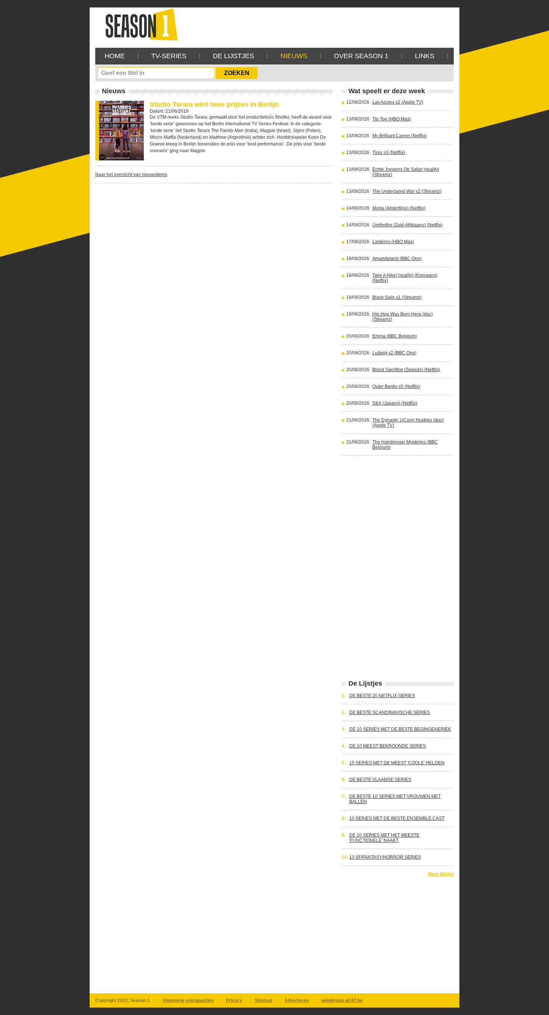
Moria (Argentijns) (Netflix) (398, 208)
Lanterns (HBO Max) (393, 241)
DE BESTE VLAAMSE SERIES (380, 779)
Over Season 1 (361, 56)
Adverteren (297, 1000)
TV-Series (168, 56)
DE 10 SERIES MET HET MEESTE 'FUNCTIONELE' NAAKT (384, 838)
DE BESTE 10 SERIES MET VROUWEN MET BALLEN (395, 799)
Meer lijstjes (441, 874)
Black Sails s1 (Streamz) (397, 297)
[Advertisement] (318, 24)
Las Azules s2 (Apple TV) (397, 102)
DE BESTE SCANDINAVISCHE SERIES (389, 712)
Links (424, 56)
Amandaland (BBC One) (397, 258)
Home (115, 56)
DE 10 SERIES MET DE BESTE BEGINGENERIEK (400, 729)
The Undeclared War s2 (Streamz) (406, 191)
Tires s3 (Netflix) (388, 152)
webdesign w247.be (342, 1000)
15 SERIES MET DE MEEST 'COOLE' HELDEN (396, 762)
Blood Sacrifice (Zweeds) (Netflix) (406, 369)
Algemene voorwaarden (188, 1000)
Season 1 (138, 24)
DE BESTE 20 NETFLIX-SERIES (382, 695)
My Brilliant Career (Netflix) (399, 135)
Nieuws (293, 56)
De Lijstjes (233, 56)
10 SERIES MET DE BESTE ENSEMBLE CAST (396, 818)
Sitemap (263, 1000)
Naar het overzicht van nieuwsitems (131, 174)
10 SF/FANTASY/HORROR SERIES (385, 857)
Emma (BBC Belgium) (394, 336)
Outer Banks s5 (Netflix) (396, 386)
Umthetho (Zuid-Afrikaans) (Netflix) (407, 225)
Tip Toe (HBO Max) (391, 119)
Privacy (234, 1000)
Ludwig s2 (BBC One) (394, 352)
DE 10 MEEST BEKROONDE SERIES (387, 746)
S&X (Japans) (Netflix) (394, 403)
